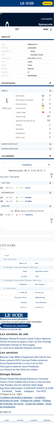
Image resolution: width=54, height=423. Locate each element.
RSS (17, 360)
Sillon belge (37, 385)
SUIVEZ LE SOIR (44, 388)
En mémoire (25, 385)
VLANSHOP (29, 388)
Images (31, 345)
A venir (7, 255)
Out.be (3, 382)
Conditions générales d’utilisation (16, 397)
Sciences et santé (16, 342)
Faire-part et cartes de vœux (13, 366)
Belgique (4, 338)
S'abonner (48, 3)
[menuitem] (7, 418)
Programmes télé (29, 357)
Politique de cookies (30, 400)
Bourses (4, 357)
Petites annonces (39, 360)
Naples (31, 69)
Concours (25, 360)
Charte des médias (34, 404)
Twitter (17, 391)
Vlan (2, 385)
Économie (22, 338)
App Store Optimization (11, 388)
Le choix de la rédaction (11, 348)
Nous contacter (7, 360)
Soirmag (46, 342)
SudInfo (18, 382)
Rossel (3, 379)
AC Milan (28, 201)
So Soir (38, 342)
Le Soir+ (30, 342)
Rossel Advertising (16, 379)
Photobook (33, 366)
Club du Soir (45, 357)
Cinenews (43, 379)
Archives (37, 348)
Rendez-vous (11, 385)
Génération (5, 345)
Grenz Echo (28, 382)
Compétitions (27, 165)
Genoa (27, 188)
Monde (12, 338)
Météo (18, 357)
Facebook (7, 391)
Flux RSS (41, 391)
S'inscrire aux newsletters (15, 326)
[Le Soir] (27, 3)
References (32, 379)
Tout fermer (14, 177)
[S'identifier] (40, 3)
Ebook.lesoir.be (14, 363)
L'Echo (10, 382)
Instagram (28, 391)
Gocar (3, 363)
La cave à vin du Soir (32, 363)
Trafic (11, 357)
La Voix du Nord (42, 382)
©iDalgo (2, 229)
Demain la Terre (19, 345)
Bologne (28, 197)
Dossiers (28, 348)
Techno (3, 342)
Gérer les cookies (29, 369)
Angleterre (29, 215)
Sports (30, 338)
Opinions (46, 338)
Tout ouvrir (4, 177)
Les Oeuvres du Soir (10, 369)
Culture (37, 338)
